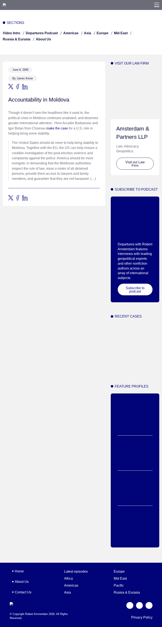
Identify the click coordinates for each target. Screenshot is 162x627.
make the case (57, 128)
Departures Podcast (42, 33)
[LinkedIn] (149, 605)
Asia (87, 33)
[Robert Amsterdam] (4, 5)
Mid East (121, 33)
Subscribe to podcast (135, 289)
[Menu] (156, 5)
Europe (102, 33)
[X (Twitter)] (129, 605)
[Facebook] (139, 605)
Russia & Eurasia (16, 39)
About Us (43, 39)
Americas (70, 33)
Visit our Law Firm (135, 163)
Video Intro (11, 33)
